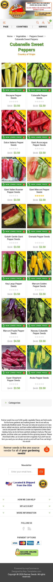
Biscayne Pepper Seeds (13, 96)
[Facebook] (23, 528)
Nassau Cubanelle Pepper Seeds (39, 332)
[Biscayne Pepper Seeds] (14, 75)
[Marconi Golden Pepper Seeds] (39, 263)
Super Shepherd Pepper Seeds (13, 379)
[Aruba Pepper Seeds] (39, 357)
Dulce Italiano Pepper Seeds (13, 143)
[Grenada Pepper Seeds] (39, 216)
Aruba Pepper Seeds (39, 378)
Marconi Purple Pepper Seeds (13, 332)
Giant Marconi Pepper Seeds (39, 190)
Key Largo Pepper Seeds (14, 285)
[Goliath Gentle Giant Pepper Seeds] (14, 216)
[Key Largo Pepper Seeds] (14, 263)
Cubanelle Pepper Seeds (39, 96)
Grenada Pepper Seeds (39, 236)
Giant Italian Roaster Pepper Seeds (13, 190)
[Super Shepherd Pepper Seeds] (14, 357)
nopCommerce (32, 568)
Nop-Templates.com (32, 571)
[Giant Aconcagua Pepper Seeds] (39, 122)
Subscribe (41, 471)
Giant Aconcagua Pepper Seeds (39, 143)
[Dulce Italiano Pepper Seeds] (14, 122)
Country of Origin (26, 54)
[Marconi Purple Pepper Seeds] (14, 310)
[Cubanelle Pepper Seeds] (39, 75)
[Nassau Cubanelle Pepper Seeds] (39, 310)
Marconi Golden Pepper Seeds (39, 285)
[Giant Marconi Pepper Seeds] (39, 169)
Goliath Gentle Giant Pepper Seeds (14, 237)
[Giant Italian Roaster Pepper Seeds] (14, 169)
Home (10, 36)
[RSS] (29, 528)
